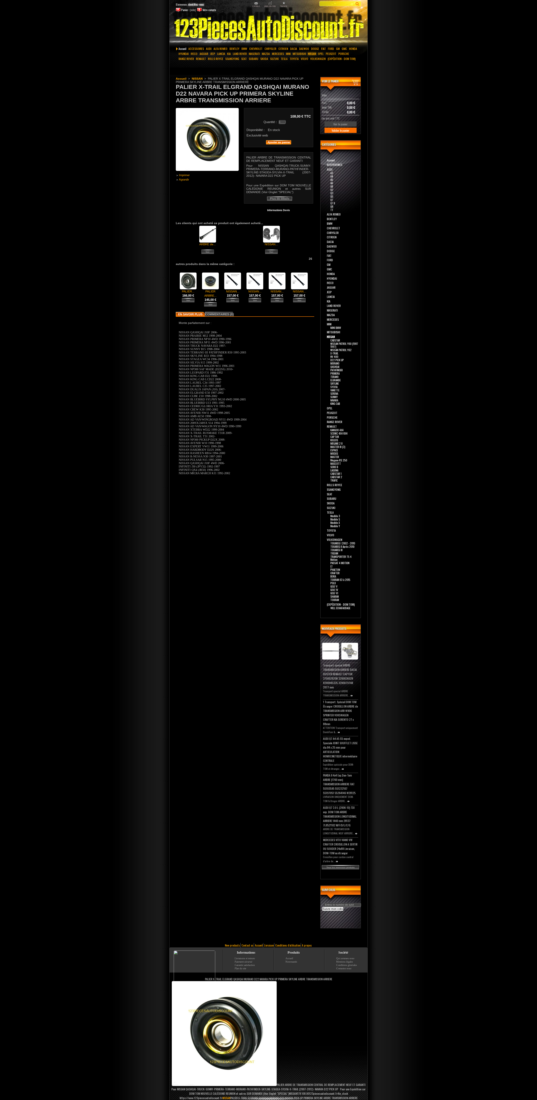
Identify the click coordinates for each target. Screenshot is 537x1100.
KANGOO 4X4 (337, 430)
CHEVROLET (255, 48)
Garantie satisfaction (245, 965)
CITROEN (283, 48)
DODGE (315, 48)
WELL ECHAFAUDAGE (340, 608)
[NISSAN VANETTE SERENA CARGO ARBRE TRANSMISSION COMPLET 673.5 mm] (299, 288)
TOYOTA (294, 58)
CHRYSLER (270, 48)
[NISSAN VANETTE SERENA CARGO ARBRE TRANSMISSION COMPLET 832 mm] (232, 288)
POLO (333, 583)
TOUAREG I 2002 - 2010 (342, 543)
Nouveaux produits (334, 628)
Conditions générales (346, 965)
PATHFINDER (336, 370)
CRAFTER (335, 573)
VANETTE (334, 390)
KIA (229, 53)
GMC (344, 48)
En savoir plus (190, 314)
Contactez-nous (344, 968)
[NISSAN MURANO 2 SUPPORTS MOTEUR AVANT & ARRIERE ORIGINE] (271, 241)
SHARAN (334, 596)
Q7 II (332, 203)
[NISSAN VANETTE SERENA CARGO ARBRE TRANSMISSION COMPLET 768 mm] (254, 288)
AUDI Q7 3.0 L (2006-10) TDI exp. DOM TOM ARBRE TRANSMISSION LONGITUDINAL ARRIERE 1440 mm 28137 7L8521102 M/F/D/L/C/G (340, 816)
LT (331, 566)
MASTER (334, 457)
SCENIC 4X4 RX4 (339, 433)
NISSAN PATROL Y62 (341, 350)
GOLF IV (334, 590)
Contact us (247, 945)
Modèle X (335, 523)
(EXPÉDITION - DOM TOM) (342, 58)
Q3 (331, 193)
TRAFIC (334, 480)
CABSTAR (335, 340)
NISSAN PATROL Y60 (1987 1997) (344, 345)
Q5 (331, 196)
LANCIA (221, 53)
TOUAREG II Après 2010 (342, 546)
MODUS (334, 453)
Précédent (177, 281)
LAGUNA (334, 470)
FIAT (323, 48)
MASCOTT (335, 463)
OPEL (321, 53)
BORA (333, 576)
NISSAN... (271, 244)
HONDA (353, 48)
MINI (288, 53)
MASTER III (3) (337, 447)
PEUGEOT (331, 53)
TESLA (284, 58)
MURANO (334, 363)
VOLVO (304, 58)
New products (232, 945)
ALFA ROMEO (220, 48)
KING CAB (335, 403)
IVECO (194, 53)
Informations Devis (278, 210)
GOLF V (334, 586)
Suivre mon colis (333, 908)
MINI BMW (335, 328)
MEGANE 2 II (336, 443)
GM (338, 48)
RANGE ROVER (186, 58)
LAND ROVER (240, 53)
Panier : (185, 10)
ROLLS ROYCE (215, 58)
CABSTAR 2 (336, 477)
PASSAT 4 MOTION (339, 563)
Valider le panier (340, 130)
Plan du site (240, 968)
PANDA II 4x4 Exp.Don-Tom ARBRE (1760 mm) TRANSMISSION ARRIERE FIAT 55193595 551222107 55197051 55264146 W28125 (339, 784)
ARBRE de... (207, 244)
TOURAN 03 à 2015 (340, 580)
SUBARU (253, 58)
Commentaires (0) (219, 314)
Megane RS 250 (338, 460)
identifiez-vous (196, 4)
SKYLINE (334, 383)
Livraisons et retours (245, 958)
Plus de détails (279, 198)
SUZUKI (274, 58)
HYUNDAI (184, 53)
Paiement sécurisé (243, 961)
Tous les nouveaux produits (340, 867)
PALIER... (188, 291)
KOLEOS (334, 440)
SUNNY (334, 397)
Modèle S (335, 519)
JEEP (212, 53)
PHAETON (335, 570)
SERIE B (334, 467)
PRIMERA (335, 373)
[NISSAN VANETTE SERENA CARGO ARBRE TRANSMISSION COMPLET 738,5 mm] (277, 288)
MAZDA (266, 53)
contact (256, 6)
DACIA (293, 48)
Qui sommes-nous (345, 958)
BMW (244, 48)
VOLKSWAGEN (318, 58)
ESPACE (334, 450)
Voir (208, 252)
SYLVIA (334, 387)
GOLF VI (334, 593)
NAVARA (334, 400)
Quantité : (270, 122)
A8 (331, 186)
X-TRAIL (334, 353)
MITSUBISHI (299, 53)
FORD (331, 48)
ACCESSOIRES (196, 48)
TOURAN (334, 600)
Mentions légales (344, 961)
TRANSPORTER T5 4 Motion (341, 558)
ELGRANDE (335, 380)
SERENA (334, 393)
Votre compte (209, 10)
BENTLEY (234, 48)
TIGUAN (334, 553)
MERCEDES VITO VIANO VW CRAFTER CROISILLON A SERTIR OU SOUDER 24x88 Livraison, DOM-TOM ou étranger (340, 846)
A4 (331, 176)
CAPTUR (334, 437)
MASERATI (254, 53)
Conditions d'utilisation (287, 945)
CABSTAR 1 (335, 473)
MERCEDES (278, 53)
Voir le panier (330, 81)
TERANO (334, 377)
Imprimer (184, 175)
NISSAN (312, 53)
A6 (331, 183)
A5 (331, 180)
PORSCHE (343, 53)
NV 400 (334, 357)
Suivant (312, 281)
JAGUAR (203, 53)
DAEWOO (304, 48)
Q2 (331, 190)
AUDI (208, 48)
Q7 (331, 200)
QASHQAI (334, 367)
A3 (331, 173)
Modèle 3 (335, 516)
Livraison (269, 945)
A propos (307, 945)
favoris (283, 6)
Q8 (331, 206)
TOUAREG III (336, 550)
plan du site (270, 6)
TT (331, 210)
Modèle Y (335, 526)
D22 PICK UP (337, 360)
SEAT (244, 58)
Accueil (182, 48)
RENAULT (201, 58)
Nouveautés (291, 961)
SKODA (264, 58)
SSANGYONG (232, 58)
